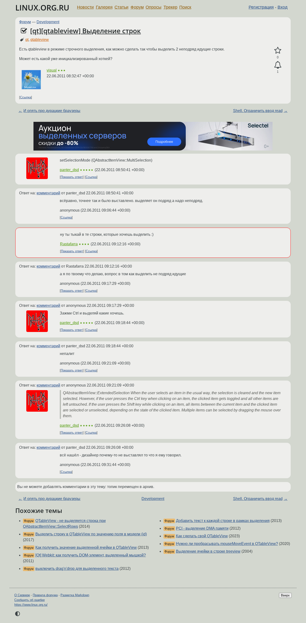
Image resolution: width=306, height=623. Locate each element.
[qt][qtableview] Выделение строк (85, 30)
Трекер (170, 7)
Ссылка (25, 97)
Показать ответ (72, 177)
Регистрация (261, 7)
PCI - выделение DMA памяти (202, 528)
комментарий (48, 193)
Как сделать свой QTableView (202, 536)
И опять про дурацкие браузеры (51, 111)
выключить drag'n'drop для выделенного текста (77, 569)
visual (52, 70)
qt (26, 40)
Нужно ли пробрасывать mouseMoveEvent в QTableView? (227, 544)
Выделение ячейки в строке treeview (208, 551)
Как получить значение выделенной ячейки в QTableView (86, 547)
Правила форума (45, 595)
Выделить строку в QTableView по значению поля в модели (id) (91, 534)
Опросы (153, 7)
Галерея (104, 7)
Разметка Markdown (74, 595)
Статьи (121, 7)
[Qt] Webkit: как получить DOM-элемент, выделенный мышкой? (90, 555)
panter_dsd (69, 170)
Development (48, 22)
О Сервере (22, 595)
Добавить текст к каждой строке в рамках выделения (223, 521)
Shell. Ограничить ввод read (258, 111)
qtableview (39, 40)
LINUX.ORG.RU (42, 7)
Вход (283, 7)
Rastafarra (69, 244)
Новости (85, 7)
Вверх (285, 595)
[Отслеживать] (277, 65)
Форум (137, 7)
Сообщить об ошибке (29, 600)
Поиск (185, 7)
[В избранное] (277, 50)
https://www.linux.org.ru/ (31, 604)
